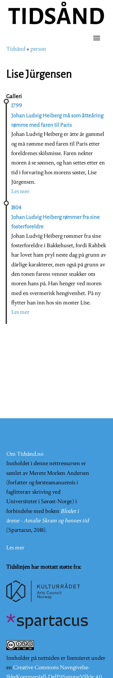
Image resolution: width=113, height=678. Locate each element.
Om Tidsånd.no (24, 454)
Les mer (20, 192)
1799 (16, 106)
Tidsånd (15, 49)
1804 (16, 208)
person (38, 49)
